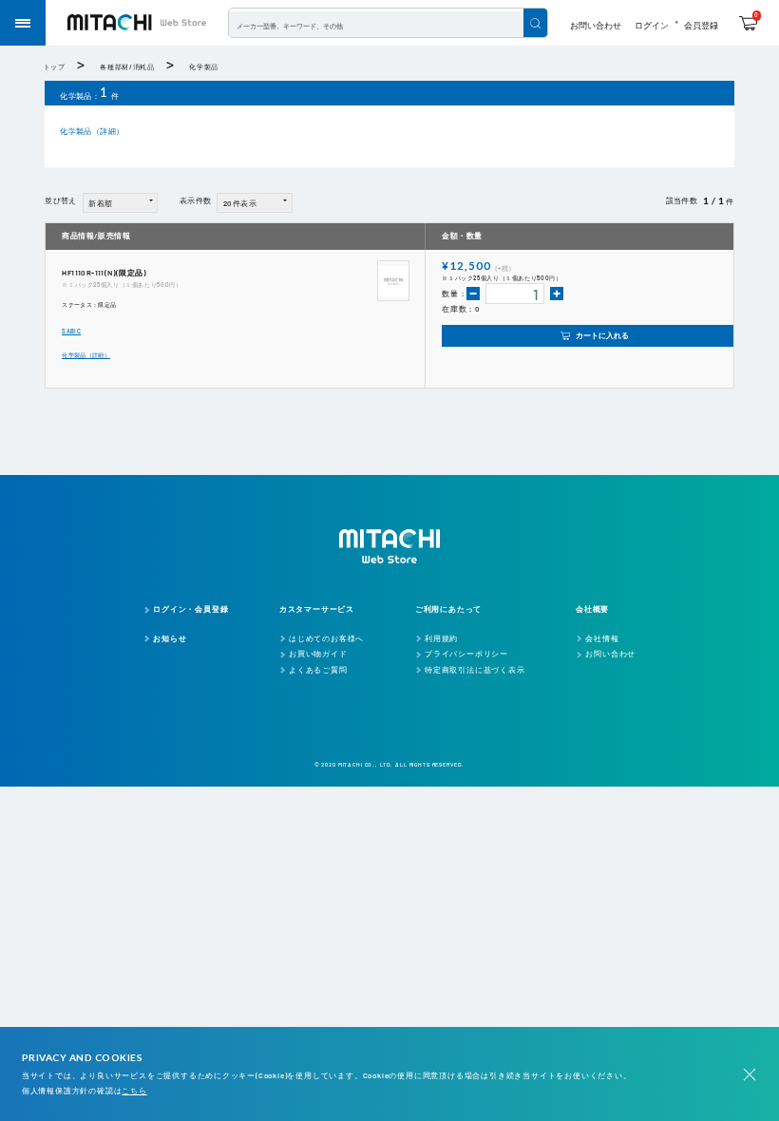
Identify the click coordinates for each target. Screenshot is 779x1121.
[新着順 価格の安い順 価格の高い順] (121, 201)
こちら (134, 1090)
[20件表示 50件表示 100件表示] (255, 201)
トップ (55, 66)
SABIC (71, 331)
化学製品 (203, 66)
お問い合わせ (595, 25)
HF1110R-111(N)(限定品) (104, 272)
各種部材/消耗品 (127, 66)
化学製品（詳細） (92, 131)
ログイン (652, 25)
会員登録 (701, 25)
